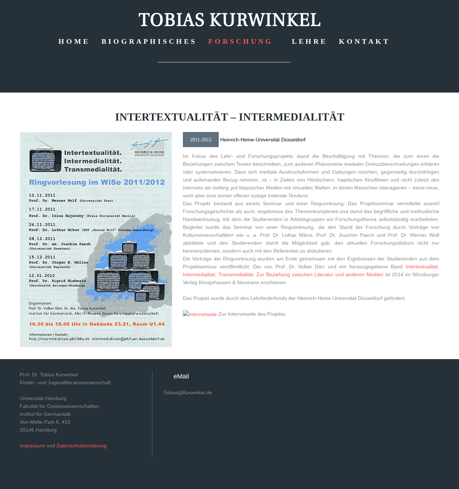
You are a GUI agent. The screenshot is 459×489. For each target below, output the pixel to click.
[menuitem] (74, 41)
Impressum (32, 445)
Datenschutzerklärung (82, 445)
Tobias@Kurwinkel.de (187, 392)
